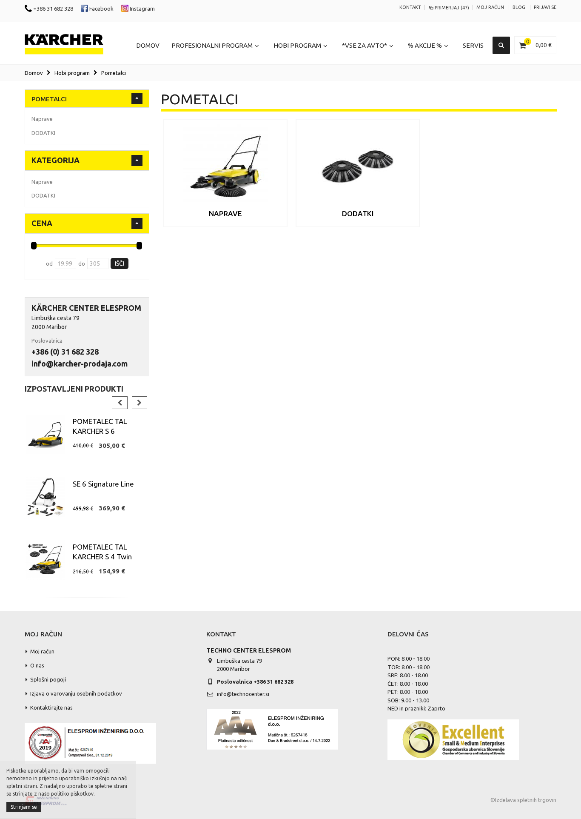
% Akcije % (425, 45)
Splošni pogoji (48, 679)
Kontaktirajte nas (51, 707)
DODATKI (358, 213)
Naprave (225, 213)
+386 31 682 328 (52, 8)
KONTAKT (410, 7)
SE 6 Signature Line (103, 484)
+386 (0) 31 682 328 (65, 351)
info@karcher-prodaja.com (79, 363)
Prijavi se (545, 7)
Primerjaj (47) (452, 7)
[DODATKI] (358, 166)
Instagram (141, 8)
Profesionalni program (212, 45)
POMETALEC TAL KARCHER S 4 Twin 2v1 (102, 556)
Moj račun (490, 7)
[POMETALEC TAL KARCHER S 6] (45, 434)
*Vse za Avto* (364, 45)
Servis (473, 45)
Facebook (101, 8)
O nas (37, 665)
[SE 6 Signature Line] (45, 497)
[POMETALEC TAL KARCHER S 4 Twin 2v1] (45, 560)
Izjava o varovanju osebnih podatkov (76, 693)
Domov (34, 73)
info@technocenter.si (243, 694)
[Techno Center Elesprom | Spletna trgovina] (64, 44)
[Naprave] (225, 166)
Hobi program (297, 45)
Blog (519, 7)
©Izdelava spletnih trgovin (523, 800)
